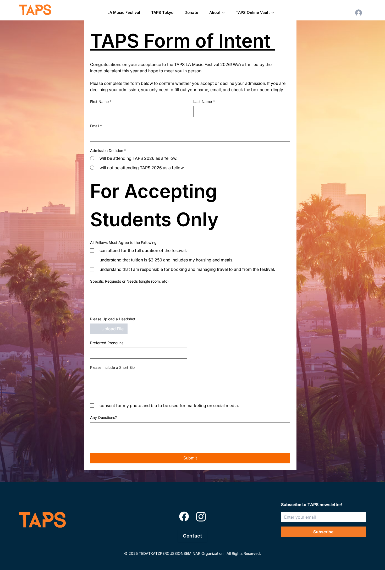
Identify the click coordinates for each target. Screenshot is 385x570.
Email (96, 126)
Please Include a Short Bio (112, 367)
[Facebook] (184, 516)
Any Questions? (103, 417)
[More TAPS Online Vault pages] (272, 12)
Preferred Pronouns (106, 343)
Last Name (204, 101)
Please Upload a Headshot (112, 319)
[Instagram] (201, 516)
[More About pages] (223, 12)
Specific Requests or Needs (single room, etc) (129, 281)
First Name (101, 101)
